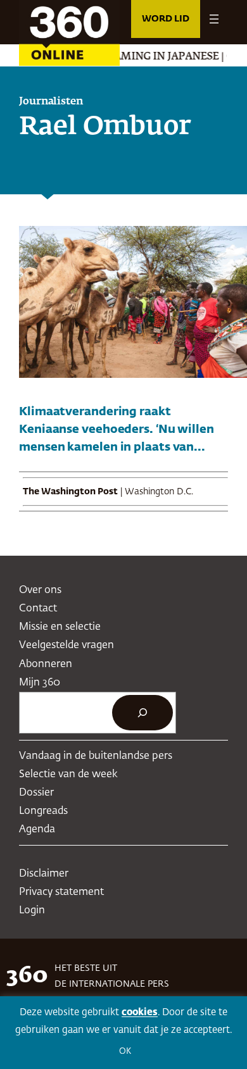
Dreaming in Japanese (146, 57)
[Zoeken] (142, 712)
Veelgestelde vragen (66, 645)
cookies (140, 1012)
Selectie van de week (68, 774)
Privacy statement (61, 892)
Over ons (40, 590)
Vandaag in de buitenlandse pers (95, 756)
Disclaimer (43, 873)
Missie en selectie (60, 627)
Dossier (36, 792)
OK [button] (125, 1051)
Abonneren (45, 664)
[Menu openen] (214, 19)
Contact (38, 608)
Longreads (43, 811)
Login (32, 910)
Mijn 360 (39, 682)
